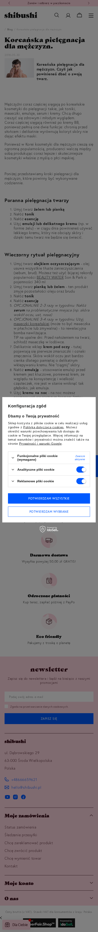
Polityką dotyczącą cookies (43, 427)
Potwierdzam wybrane (49, 512)
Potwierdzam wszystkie (49, 498)
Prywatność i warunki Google (40, 443)
